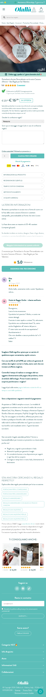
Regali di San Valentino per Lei (14, 514)
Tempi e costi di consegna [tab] (14, 186)
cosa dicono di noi (28, 523)
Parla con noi (23, 633)
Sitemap (17, 690)
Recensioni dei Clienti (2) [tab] (13, 180)
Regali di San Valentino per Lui (14, 519)
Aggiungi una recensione (23, 268)
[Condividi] (43, 29)
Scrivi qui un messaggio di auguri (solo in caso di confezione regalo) (21, 127)
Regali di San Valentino (12, 510)
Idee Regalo (10, 23)
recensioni (21, 85)
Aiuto (4, 658)
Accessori (18, 23)
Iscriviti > (23, 616)
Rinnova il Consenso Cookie (24, 693)
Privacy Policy (27, 690)
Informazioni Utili (9, 665)
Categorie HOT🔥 (10, 645)
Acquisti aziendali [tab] (11, 198)
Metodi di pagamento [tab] (12, 192)
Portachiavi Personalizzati (30, 23)
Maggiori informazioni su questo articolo (23, 245)
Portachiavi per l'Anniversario (15, 494)
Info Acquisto (7, 651)
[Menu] (4, 9)
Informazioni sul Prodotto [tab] (15, 175)
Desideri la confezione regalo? (12, 117)
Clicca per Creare (27, 156)
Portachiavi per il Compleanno (15, 489)
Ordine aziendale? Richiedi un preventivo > (16, 151)
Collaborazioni (8, 672)
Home (4, 23)
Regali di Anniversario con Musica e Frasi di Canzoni (20, 504)
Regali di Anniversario (12, 498)
